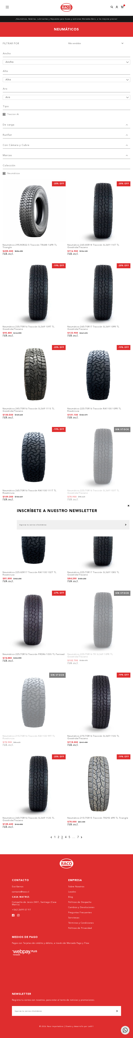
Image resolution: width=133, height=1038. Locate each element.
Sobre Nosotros (76, 887)
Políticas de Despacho (79, 902)
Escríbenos (17, 887)
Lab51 (91, 1026)
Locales (72, 892)
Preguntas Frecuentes (80, 913)
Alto (5, 71)
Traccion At (13, 114)
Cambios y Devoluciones (81, 907)
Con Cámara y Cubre (16, 145)
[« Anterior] (51, 837)
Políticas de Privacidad (80, 928)
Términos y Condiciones (81, 923)
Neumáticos (13, 174)
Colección (9, 165)
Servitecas (73, 918)
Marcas (7, 155)
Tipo (6, 106)
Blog (70, 897)
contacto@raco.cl (20, 892)
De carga (8, 125)
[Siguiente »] (81, 837)
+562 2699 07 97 (21, 910)
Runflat (7, 135)
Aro (5, 89)
